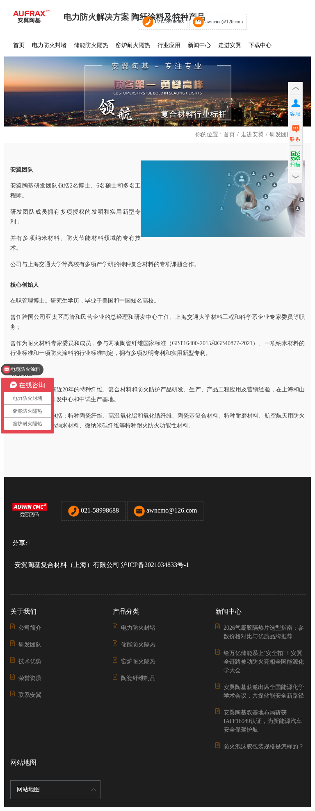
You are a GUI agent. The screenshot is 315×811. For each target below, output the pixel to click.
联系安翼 (29, 695)
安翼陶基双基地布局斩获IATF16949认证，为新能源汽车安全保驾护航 (263, 721)
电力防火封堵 (49, 45)
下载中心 (260, 45)
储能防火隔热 (91, 45)
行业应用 (169, 45)
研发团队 (280, 134)
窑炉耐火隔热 (133, 45)
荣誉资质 (29, 678)
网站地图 (28, 789)
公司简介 (29, 628)
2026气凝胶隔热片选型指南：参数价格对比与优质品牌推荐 (264, 632)
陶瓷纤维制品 (138, 678)
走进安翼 (229, 45)
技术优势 (29, 661)
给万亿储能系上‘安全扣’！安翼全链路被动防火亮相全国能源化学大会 (264, 661)
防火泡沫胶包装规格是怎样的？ (264, 746)
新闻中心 (199, 45)
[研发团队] (157, 91)
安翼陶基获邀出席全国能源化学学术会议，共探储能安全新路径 (264, 691)
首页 (19, 45)
